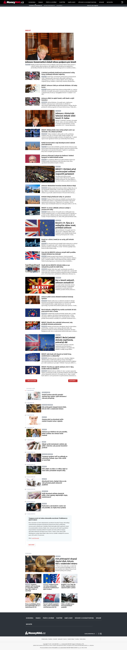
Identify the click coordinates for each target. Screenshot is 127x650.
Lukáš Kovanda (35, 538)
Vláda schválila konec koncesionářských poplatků (67, 605)
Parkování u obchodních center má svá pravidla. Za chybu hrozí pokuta (54, 507)
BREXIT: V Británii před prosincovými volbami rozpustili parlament (65, 171)
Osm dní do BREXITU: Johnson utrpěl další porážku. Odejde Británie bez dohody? (58, 253)
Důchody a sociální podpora (87, 2)
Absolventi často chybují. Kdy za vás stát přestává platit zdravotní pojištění (54, 483)
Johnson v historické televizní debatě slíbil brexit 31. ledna (65, 115)
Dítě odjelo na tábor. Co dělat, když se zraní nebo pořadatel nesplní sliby (54, 469)
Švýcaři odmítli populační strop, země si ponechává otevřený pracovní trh (51, 605)
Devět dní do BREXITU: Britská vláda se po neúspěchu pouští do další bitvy (55, 266)
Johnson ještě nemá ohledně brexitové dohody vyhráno (57, 297)
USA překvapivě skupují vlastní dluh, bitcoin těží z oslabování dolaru (54, 408)
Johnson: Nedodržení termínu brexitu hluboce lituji (58, 186)
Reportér (110, 2)
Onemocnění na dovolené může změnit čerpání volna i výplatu (52, 420)
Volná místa (82, 639)
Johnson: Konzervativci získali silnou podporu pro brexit (50, 62)
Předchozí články (32, 380)
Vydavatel (60, 639)
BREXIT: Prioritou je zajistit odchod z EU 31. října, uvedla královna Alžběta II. (57, 368)
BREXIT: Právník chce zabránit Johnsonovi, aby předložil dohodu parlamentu (57, 323)
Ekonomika (32, 2)
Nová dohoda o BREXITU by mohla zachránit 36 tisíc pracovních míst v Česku (58, 310)
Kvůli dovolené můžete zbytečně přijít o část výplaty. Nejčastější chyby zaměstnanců (54, 495)
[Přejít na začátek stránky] (100, 639)
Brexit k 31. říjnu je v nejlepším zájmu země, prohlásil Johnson (65, 225)
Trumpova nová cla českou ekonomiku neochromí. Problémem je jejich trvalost (51, 587)
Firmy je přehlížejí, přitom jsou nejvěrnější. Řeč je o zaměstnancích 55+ (32, 605)
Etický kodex (45, 639)
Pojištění (62, 2)
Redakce (50, 639)
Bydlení (101, 2)
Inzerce (65, 639)
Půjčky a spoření (51, 2)
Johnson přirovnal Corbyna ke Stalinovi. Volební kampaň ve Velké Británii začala (57, 156)
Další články (72, 380)
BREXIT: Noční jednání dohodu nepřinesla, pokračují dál (65, 340)
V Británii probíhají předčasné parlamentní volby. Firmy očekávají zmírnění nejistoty (58, 73)
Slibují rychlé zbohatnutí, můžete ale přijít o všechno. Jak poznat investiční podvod (54, 445)
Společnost (59, 5)
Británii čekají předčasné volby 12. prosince (56, 197)
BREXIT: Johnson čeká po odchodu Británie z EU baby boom (59, 86)
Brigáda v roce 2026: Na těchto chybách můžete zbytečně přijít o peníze (68, 586)
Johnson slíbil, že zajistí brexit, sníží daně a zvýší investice (57, 99)
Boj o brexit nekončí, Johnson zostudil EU (64, 281)
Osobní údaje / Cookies (73, 639)
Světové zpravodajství (49, 5)
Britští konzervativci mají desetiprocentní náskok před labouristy (58, 143)
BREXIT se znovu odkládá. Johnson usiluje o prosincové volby (56, 208)
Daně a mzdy (71, 2)
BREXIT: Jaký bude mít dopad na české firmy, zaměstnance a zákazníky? (56, 355)
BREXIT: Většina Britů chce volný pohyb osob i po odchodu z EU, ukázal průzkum (58, 131)
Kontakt (55, 639)
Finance (40, 2)
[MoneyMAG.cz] (14, 2)
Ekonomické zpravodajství (35, 5)
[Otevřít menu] (122, 2)
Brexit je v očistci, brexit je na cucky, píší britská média (57, 240)
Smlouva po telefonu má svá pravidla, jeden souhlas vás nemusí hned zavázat (54, 433)
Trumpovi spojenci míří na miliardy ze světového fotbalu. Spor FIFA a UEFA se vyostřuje (54, 458)
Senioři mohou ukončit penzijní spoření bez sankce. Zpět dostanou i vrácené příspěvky (54, 396)
